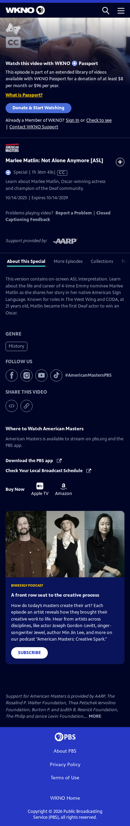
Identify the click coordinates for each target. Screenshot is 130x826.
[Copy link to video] (26, 406)
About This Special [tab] (26, 261)
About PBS (65, 751)
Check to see (99, 120)
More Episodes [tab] (68, 261)
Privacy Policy (65, 765)
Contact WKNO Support (33, 127)
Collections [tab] (102, 261)
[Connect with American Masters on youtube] (41, 375)
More (95, 716)
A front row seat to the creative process (55, 595)
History (16, 346)
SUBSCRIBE (29, 652)
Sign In (72, 120)
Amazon (63, 489)
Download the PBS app (30, 461)
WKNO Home (65, 798)
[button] (105, 10)
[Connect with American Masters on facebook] (12, 375)
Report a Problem (73, 213)
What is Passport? (24, 95)
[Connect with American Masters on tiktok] (56, 375)
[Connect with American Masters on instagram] (26, 375)
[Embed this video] (12, 406)
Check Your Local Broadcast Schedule (45, 471)
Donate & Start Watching (38, 108)
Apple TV (40, 489)
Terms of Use (65, 778)
